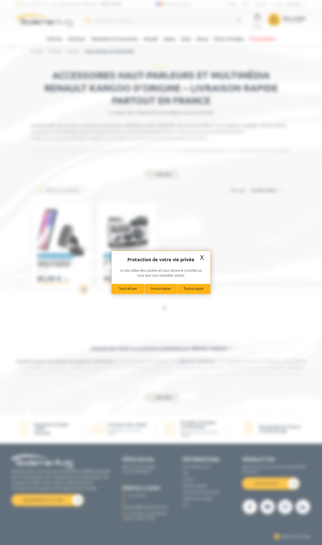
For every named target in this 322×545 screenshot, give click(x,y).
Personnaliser (161, 289)
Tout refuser (128, 289)
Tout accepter (194, 289)
